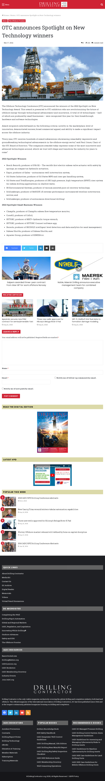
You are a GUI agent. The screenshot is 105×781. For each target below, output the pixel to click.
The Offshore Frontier (17, 21)
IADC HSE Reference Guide (48, 758)
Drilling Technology (10, 741)
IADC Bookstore (8, 668)
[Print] (52, 248)
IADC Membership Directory (14, 672)
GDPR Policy (74, 776)
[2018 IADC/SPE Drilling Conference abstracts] (9, 501)
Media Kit (6, 577)
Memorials (6, 593)
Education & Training (11, 749)
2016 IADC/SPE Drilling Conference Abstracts (38, 543)
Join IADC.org (8, 680)
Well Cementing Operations (49, 766)
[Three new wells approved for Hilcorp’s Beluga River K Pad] (52, 308)
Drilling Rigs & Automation (13, 619)
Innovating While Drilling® (14, 630)
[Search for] (102, 5)
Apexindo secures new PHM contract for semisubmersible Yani (17, 320)
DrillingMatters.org (10, 660)
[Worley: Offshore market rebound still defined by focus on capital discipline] (9, 535)
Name (5, 368)
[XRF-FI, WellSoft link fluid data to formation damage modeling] (87, 308)
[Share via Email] (46, 248)
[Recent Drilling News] (52, 452)
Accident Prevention (11, 729)
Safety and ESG (8, 638)
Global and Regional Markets (14, 622)
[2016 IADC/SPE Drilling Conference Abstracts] (9, 547)
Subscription (7, 756)
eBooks (5, 745)
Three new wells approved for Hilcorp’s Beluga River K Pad (50, 320)
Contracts (6, 733)
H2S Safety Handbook (46, 733)
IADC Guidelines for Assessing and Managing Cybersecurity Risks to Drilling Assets (87, 742)
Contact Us (6, 581)
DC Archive (7, 585)
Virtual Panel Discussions (13, 601)
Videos (5, 597)
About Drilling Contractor (13, 573)
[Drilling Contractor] (52, 4)
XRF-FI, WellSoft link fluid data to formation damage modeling (86, 320)
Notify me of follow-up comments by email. (76, 378)
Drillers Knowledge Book (48, 729)
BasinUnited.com (9, 656)
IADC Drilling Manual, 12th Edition (52, 743)
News (12, 15)
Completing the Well (11, 615)
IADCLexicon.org (9, 664)
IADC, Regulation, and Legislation (16, 626)
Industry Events (9, 676)
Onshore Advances (10, 634)
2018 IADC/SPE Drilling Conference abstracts (38, 498)
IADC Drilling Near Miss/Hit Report (52, 747)
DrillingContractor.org (37, 776)
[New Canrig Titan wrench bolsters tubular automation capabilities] (9, 513)
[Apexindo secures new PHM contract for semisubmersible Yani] (17, 308)
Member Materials (10, 753)
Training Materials (10, 760)
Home (6, 15)
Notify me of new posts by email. (19, 389)
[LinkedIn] (40, 248)
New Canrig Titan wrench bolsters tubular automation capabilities (48, 509)
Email (5, 378)
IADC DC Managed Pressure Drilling (87, 729)
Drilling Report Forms (11, 737)
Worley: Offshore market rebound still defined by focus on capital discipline (52, 532)
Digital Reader (8, 589)
